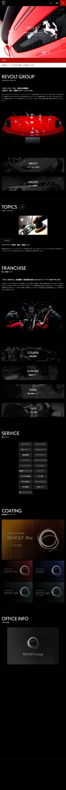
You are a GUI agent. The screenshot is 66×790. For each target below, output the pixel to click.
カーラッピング (40, 465)
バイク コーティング (40, 444)
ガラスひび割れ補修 (25, 476)
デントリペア (40, 471)
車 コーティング (25, 444)
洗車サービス (40, 487)
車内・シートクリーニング (26, 492)
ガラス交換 (40, 476)
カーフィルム (26, 460)
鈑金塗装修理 (26, 455)
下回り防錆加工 (25, 487)
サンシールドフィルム (40, 481)
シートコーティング (25, 465)
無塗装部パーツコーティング (25, 471)
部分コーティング (25, 449)
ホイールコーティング (40, 449)
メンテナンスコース (40, 455)
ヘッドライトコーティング (40, 460)
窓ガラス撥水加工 (25, 481)
